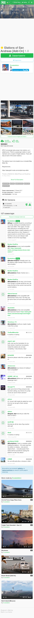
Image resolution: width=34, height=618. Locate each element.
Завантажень (8, 141)
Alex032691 (11, 308)
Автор (17, 221)
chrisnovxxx (11, 366)
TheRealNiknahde (13, 332)
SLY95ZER (11, 355)
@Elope (10, 223)
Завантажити (18, 55)
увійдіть (20, 468)
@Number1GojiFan (13, 260)
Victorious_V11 (12, 322)
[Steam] (11, 67)
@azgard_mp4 (12, 413)
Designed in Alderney (7, 610)
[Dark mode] (29, 2)
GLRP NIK (11, 422)
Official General (12, 293)
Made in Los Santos (6, 612)
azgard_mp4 (11, 341)
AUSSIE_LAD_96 (13, 376)
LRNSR (10, 459)
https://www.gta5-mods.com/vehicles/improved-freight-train (20, 313)
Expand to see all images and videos (17, 136)
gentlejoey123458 (13, 441)
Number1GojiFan (13, 244)
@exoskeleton (12, 324)
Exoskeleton (14, 65)
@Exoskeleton (12, 246)
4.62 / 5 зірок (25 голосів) (7, 145)
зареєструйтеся (7, 470)
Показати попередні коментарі (17, 216)
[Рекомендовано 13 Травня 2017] (2, 47)
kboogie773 (11, 387)
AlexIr (9, 432)
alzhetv (10, 399)
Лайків (17, 141)
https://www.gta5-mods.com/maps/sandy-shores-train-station (19, 250)
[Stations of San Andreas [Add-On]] (17, 109)
